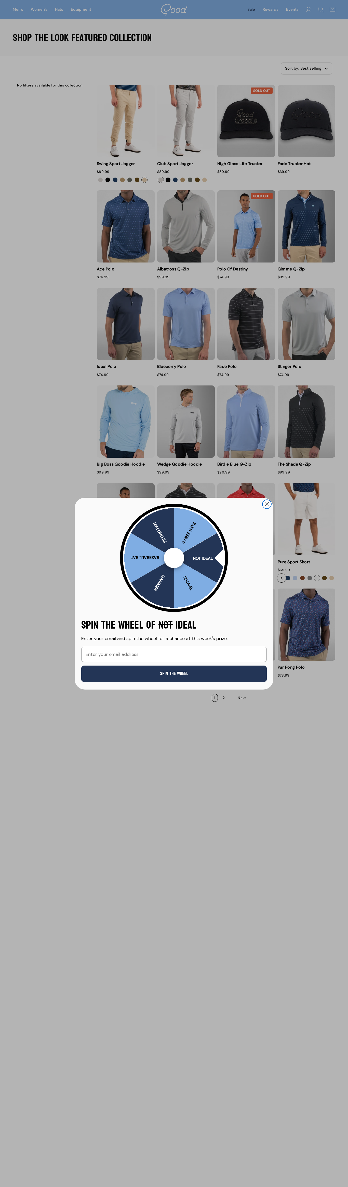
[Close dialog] (266, 504)
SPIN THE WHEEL (174, 673)
